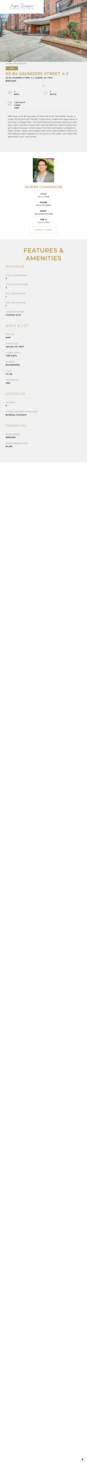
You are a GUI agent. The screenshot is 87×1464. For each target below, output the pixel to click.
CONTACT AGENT (43, 230)
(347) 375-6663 (43, 205)
